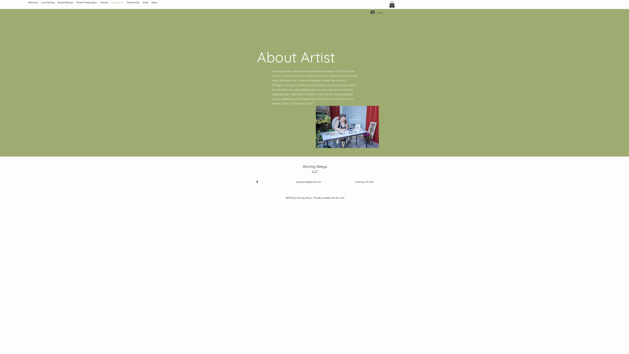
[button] (392, 4)
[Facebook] (257, 182)
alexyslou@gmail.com (308, 181)
